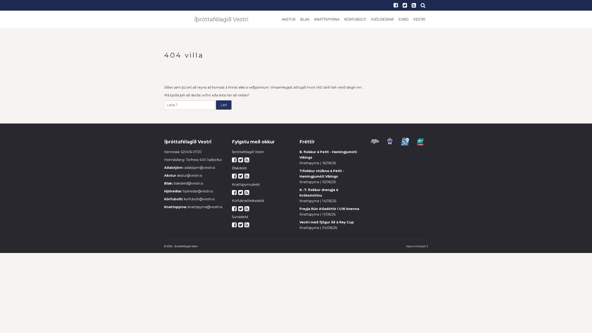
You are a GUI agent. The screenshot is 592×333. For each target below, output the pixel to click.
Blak (304, 19)
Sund (403, 19)
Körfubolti (355, 19)
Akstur (289, 19)
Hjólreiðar (382, 19)
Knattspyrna (326, 19)
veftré (206, 95)
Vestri (419, 19)
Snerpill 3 (422, 246)
